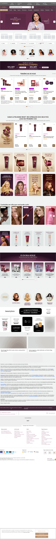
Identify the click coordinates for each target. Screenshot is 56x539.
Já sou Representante (5, 432)
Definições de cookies (42, 531)
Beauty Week (44, 444)
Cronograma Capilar (45, 433)
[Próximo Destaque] (54, 22)
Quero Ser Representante (6, 433)
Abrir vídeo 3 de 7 (28, 215)
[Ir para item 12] (31, 279)
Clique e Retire (17, 434)
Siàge (15, 10)
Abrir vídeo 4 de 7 (39, 215)
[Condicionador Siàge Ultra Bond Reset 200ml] (21, 127)
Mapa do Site (29, 433)
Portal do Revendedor (29, 4)
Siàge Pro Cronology (46, 379)
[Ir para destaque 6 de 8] (29, 30)
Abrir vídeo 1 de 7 (5, 215)
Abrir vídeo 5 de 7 (51, 215)
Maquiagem (3, 375)
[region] (28, 534)
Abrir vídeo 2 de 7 (16, 215)
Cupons (19, 10)
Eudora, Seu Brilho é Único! (19, 435)
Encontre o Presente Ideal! (46, 443)
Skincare (2, 382)
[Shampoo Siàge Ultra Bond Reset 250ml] (35, 127)
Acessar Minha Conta (50, 7)
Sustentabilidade (17, 437)
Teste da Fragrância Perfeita (47, 439)
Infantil (43, 442)
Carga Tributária (30, 444)
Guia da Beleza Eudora (46, 445)
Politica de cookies (26, 532)
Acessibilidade (4, 3)
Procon (28, 434)
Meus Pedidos (45, 4)
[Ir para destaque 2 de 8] (25, 30)
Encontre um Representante (6, 434)
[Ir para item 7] (29, 46)
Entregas (28, 443)
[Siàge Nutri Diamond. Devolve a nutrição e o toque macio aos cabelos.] (16, 270)
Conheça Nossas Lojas (18, 433)
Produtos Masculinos (45, 435)
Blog (33, 370)
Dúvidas (15, 438)
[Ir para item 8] (30, 46)
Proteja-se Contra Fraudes (32, 436)
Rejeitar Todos (41, 533)
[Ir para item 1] (24, 46)
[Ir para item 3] (26, 46)
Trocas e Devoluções (30, 442)
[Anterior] (22, 46)
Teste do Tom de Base (46, 436)
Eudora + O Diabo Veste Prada (37, 376)
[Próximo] (34, 46)
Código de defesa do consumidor (33, 439)
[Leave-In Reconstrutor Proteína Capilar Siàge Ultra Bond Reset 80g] (49, 127)
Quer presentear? (52, 414)
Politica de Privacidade (31, 435)
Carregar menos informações (28, 426)
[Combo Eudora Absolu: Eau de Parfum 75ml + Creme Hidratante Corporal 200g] (49, 82)
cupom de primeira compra (6, 392)
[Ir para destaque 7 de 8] (30, 30)
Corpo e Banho (3, 384)
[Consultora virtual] (33, 7)
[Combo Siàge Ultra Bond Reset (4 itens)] (6, 82)
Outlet (10, 10)
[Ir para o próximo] (54, 216)
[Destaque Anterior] (2, 22)
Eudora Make (35, 375)
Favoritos (54, 3)
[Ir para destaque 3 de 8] (26, 30)
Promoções (29, 432)
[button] (11, 98)
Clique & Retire (20, 395)
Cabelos (42, 10)
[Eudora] (3, 7)
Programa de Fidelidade (33, 396)
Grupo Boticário (12, 4)
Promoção (30, 10)
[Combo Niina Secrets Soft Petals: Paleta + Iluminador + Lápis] (35, 82)
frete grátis (39, 393)
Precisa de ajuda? (19, 4)
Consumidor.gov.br (30, 438)
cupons (23, 393)
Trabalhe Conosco (17, 436)
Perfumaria (24, 10)
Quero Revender (38, 4)
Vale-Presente (8, 371)
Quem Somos (16, 432)
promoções (14, 393)
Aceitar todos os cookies (42, 536)
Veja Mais (54, 73)
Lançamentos (36, 10)
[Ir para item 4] (27, 46)
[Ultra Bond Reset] (4, 10)
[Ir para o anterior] (2, 216)
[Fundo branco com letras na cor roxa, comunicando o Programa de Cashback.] (51, 43)
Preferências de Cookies (31, 437)
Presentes (47, 10)
